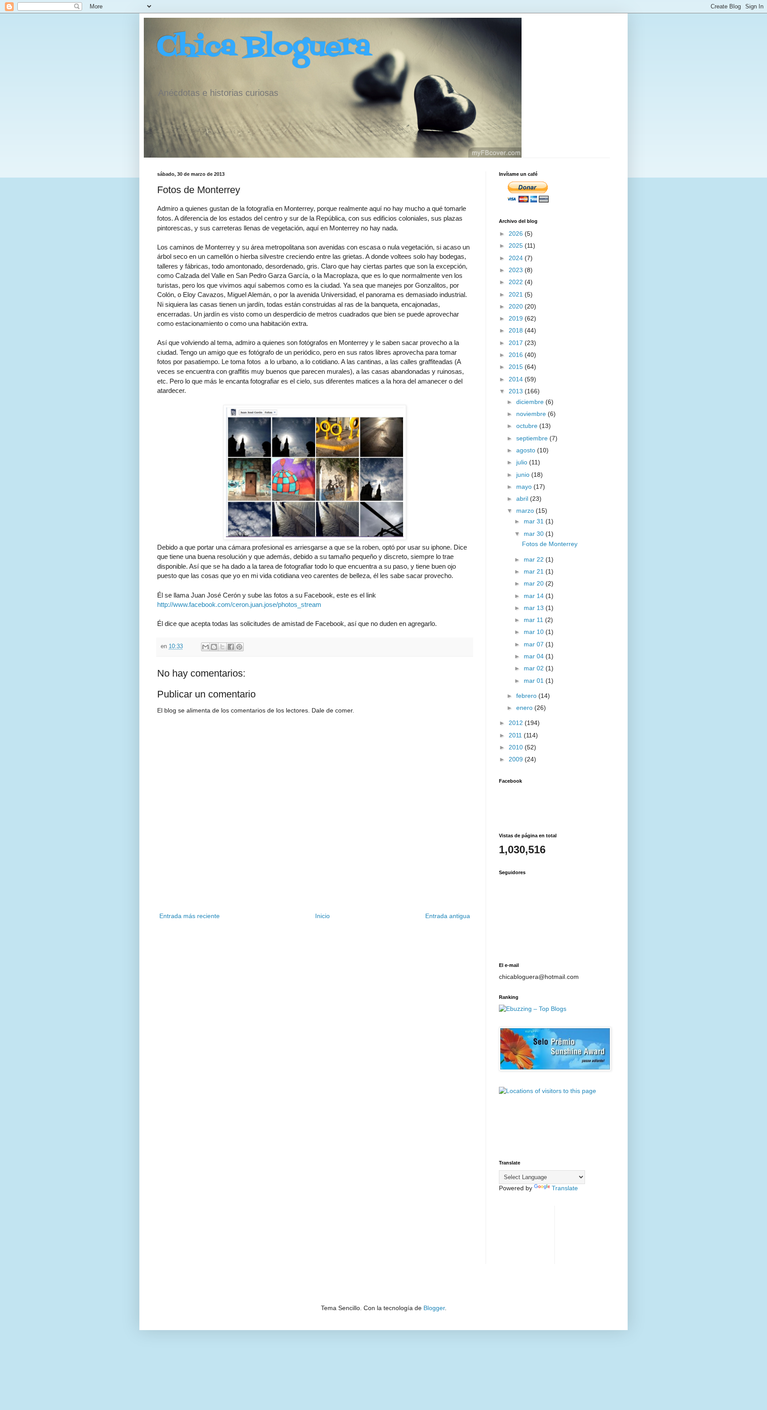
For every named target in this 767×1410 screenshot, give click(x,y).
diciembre (531, 401)
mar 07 (535, 644)
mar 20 (535, 583)
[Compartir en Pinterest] (239, 646)
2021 (517, 294)
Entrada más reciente (189, 915)
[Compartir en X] (222, 646)
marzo (526, 510)
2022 (517, 281)
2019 (517, 318)
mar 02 (535, 668)
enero (525, 707)
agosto (526, 450)
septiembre (533, 438)
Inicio (322, 915)
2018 (517, 330)
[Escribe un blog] (214, 646)
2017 (517, 342)
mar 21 (535, 571)
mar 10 (535, 631)
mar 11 (534, 619)
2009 (517, 759)
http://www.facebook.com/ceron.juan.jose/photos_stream (239, 604)
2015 (517, 366)
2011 (516, 735)
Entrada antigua (447, 915)
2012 (517, 722)
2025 (517, 245)
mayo (525, 486)
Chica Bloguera (264, 48)
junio (523, 474)
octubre (527, 425)
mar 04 (535, 656)
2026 (517, 233)
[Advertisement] (526, 1233)
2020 (517, 306)
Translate (565, 1188)
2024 (517, 257)
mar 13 (535, 607)
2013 (517, 391)
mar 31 (535, 521)
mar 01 (535, 680)
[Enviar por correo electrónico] (205, 646)
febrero (527, 695)
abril (523, 498)
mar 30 (535, 533)
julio (522, 462)
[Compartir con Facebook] (230, 646)
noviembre (532, 413)
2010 (517, 747)
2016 (517, 354)
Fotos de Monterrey (549, 543)
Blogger (434, 1307)
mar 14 (535, 595)
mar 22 (535, 559)
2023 (517, 269)
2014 (517, 379)
